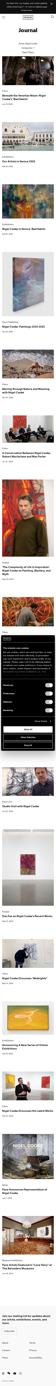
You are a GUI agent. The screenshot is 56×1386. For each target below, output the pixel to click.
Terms (32, 1343)
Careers (6, 1350)
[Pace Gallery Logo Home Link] (28, 17)
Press (5, 1357)
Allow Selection (28, 737)
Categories (27, 48)
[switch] (49, 693)
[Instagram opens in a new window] (3, 1374)
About (5, 1343)
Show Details (41, 721)
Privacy (33, 1350)
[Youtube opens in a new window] (14, 1374)
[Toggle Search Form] (52, 16)
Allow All (28, 729)
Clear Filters (28, 52)
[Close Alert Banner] (51, 4)
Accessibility (35, 1357)
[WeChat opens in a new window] (8, 1374)
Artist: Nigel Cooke (28, 43)
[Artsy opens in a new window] (20, 1374)
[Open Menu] (3, 17)
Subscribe (9, 1331)
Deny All (28, 745)
